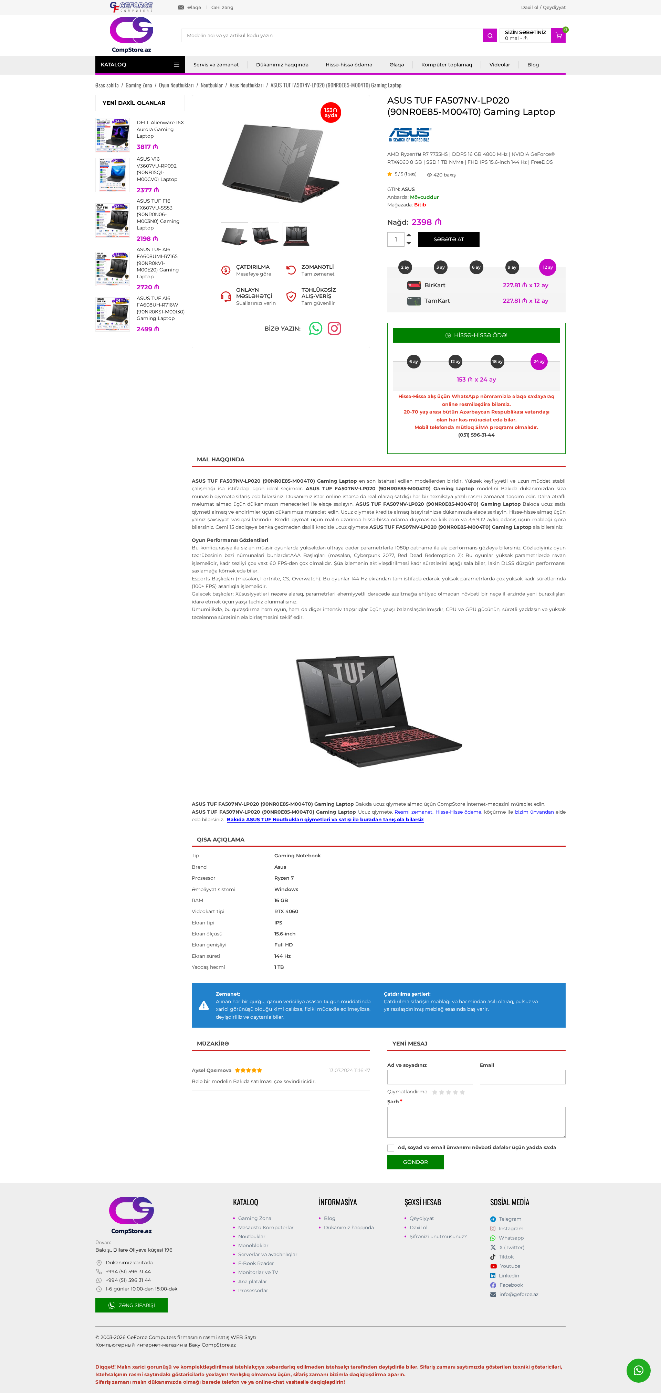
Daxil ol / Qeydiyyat (543, 7)
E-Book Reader (256, 1263)
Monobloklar (253, 1245)
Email (487, 1065)
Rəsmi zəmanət (413, 812)
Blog (533, 65)
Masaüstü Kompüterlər (266, 1227)
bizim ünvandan (534, 812)
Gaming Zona (254, 1218)
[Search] (490, 35)
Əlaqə (194, 7)
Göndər (415, 1162)
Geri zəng (222, 7)
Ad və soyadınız (407, 1065)
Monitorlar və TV (258, 1272)
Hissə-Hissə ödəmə (458, 812)
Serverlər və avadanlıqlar (267, 1254)
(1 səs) (410, 174)
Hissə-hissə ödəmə (349, 65)
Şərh (394, 1101)
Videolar (500, 65)
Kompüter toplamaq (446, 65)
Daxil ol (419, 1227)
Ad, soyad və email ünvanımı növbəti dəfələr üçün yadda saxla (477, 1147)
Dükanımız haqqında (282, 65)
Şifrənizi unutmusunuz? (438, 1236)
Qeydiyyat (422, 1218)
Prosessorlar (253, 1290)
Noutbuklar (251, 1236)
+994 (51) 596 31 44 (128, 1271)
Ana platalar (252, 1281)
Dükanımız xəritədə (129, 1263)
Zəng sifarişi (137, 1305)
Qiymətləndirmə (407, 1092)
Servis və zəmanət (216, 65)
